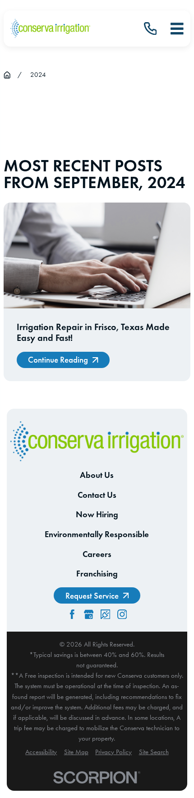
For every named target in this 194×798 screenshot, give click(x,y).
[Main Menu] (177, 28)
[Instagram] (122, 614)
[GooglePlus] (89, 614)
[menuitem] (41, 752)
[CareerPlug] (106, 614)
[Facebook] (72, 614)
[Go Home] (7, 74)
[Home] (50, 28)
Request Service (92, 595)
